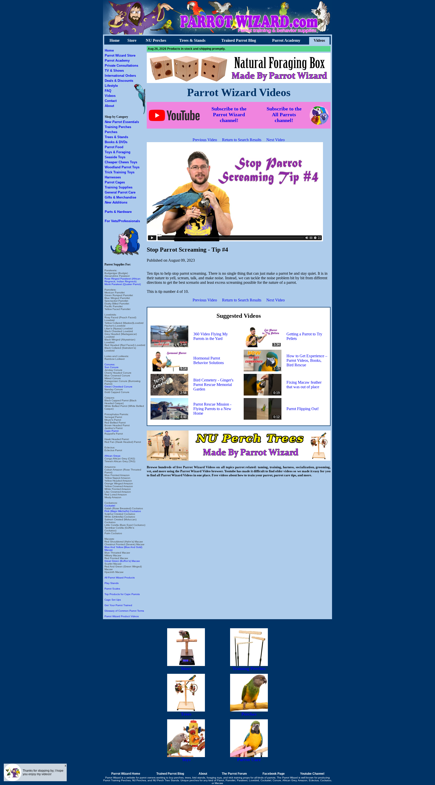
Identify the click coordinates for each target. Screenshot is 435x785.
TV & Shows (114, 70)
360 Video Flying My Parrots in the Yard (210, 336)
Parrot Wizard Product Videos (121, 616)
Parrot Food (114, 147)
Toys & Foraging (117, 152)
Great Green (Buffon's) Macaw (122, 561)
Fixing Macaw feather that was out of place (303, 384)
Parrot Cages (115, 182)
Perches (111, 132)
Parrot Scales (112, 588)
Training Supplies (118, 187)
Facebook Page (274, 773)
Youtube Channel (312, 773)
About (109, 106)
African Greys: (112, 455)
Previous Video (205, 140)
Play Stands (111, 583)
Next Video (275, 140)
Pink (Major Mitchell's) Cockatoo (122, 511)
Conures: (109, 364)
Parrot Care (249, 759)
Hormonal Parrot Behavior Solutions (208, 360)
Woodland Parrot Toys (122, 167)
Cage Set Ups (112, 599)
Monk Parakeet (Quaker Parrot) (122, 284)
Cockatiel (109, 505)
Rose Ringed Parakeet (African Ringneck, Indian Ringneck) (122, 280)
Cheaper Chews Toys (121, 162)
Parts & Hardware (118, 212)
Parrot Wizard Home (125, 773)
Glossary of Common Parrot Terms (124, 610)
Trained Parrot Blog (238, 40)
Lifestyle (111, 86)
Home (115, 40)
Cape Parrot (111, 430)
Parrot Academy (286, 40)
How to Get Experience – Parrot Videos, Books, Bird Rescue (306, 360)
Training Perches (118, 127)
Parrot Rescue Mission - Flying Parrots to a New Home (212, 408)
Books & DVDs (116, 142)
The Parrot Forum (234, 773)
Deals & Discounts (119, 81)
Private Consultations (121, 65)
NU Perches (156, 40)
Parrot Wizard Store (120, 55)
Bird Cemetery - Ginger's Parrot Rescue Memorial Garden (213, 384)
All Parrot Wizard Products (119, 577)
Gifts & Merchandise (120, 197)
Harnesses (113, 177)
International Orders (120, 75)
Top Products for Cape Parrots (122, 594)
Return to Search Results (241, 140)
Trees (186, 714)
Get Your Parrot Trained (118, 605)
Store (131, 40)
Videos (319, 40)
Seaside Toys (115, 157)
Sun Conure (111, 367)
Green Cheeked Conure (118, 386)
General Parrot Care (120, 192)
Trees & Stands (192, 40)
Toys (186, 759)
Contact (111, 101)
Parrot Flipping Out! (302, 409)
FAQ (108, 91)
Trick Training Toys (119, 172)
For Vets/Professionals (122, 221)
